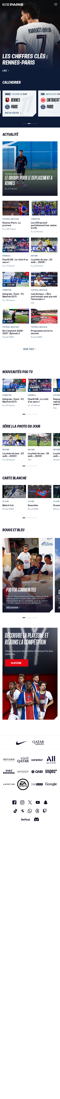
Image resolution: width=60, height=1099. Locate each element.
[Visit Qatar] (23, 760)
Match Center (12, 113)
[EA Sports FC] (23, 784)
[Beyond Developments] (9, 760)
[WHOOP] (23, 772)
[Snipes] (51, 772)
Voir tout (28, 349)
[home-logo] (12, 4)
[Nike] (22, 742)
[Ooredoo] (37, 760)
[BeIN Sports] (37, 784)
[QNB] (37, 772)
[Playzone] (16, 663)
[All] (51, 760)
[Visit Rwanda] (9, 772)
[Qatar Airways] (38, 742)
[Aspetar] (9, 784)
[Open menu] (55, 4)
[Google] (51, 784)
